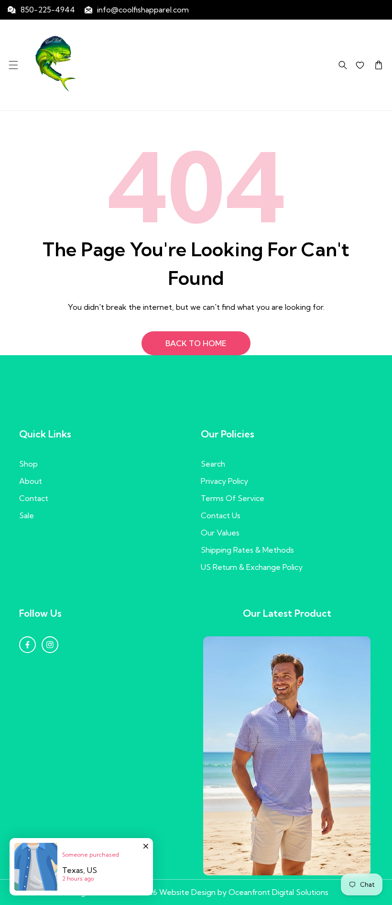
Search (213, 464)
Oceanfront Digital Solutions (278, 892)
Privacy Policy (224, 481)
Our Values (220, 532)
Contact (33, 498)
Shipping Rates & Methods (247, 550)
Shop (28, 464)
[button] (13, 64)
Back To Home (196, 343)
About (30, 481)
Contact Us (220, 515)
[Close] (145, 841)
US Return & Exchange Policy (252, 567)
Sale (26, 515)
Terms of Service (232, 498)
